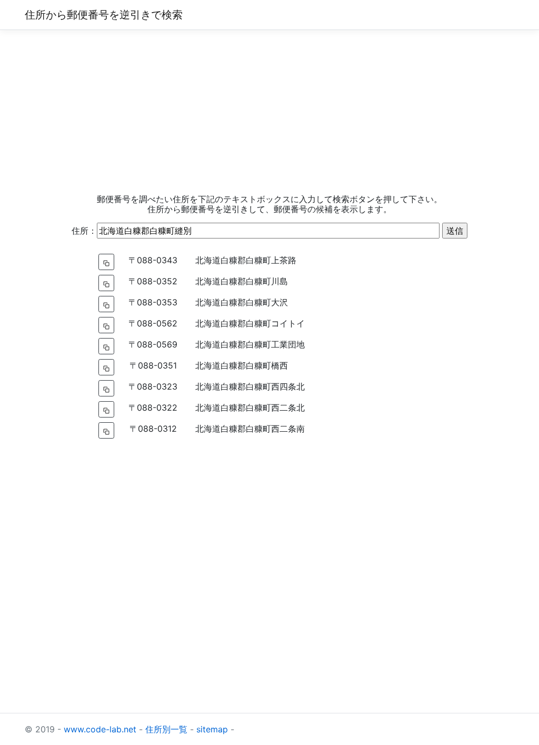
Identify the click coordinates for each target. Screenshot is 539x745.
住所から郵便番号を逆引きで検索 (104, 14)
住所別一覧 (166, 729)
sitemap (212, 729)
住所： (84, 230)
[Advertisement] (269, 112)
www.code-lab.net (100, 729)
